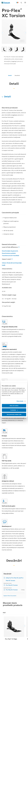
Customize (13, 410)
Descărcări (17, 75)
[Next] (24, 626)
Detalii (10, 75)
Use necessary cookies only (14, 414)
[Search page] (21, 2)
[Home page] (5, 3)
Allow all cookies (14, 405)
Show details (20, 401)
